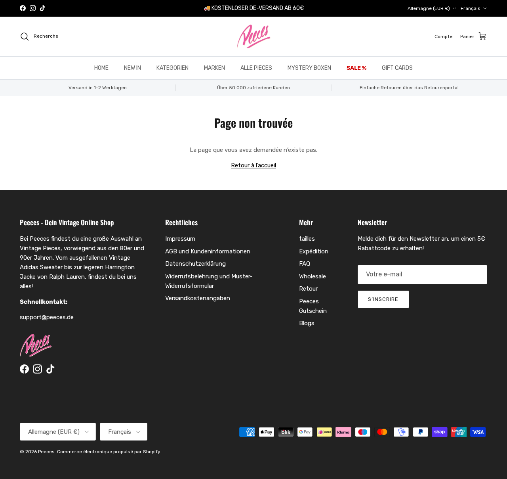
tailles (307, 238)
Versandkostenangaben (197, 298)
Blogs (306, 323)
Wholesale (312, 276)
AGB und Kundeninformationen (207, 251)
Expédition (313, 251)
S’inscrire (383, 299)
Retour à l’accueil (253, 165)
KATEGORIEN (172, 68)
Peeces (46, 451)
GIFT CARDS (397, 68)
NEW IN (132, 68)
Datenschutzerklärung (195, 263)
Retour (308, 288)
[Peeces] (254, 36)
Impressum (180, 238)
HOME (101, 68)
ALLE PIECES (256, 68)
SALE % (356, 68)
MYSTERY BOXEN (309, 68)
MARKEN (214, 68)
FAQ (304, 263)
